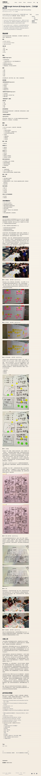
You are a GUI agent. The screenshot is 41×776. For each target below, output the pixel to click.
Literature (6, 11)
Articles (20, 2)
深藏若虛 (9, 773)
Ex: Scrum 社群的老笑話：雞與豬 (8, 752)
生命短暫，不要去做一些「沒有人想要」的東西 (12, 735)
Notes (24, 2)
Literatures (29, 2)
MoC (34, 2)
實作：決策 (6, 731)
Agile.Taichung (17, 279)
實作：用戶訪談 (7, 729)
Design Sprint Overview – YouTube (10, 721)
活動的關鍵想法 (36, 19)
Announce (17, 772)
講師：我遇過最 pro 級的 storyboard (11, 736)
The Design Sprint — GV (8, 706)
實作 (35, 18)
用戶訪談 (6, 728)
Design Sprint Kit (7, 707)
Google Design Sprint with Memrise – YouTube (12, 717)
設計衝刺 (6, 734)
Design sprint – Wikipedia (8, 708)
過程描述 (33, 20)
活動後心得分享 (7, 738)
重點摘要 (33, 16)
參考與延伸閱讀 (34, 22)
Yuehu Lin (6, 774)
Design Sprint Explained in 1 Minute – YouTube (12, 720)
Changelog (20, 774)
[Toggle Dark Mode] (37, 2)
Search (24, 772)
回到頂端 (37, 14)
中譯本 (7, 701)
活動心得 (33, 21)
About (16, 2)
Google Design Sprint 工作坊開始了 (10, 725)
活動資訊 (6, 724)
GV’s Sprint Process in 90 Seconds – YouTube (12, 718)
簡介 (35, 17)
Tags (21, 772)
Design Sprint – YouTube (8, 715)
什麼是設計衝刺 (7, 727)
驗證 (5, 732)
